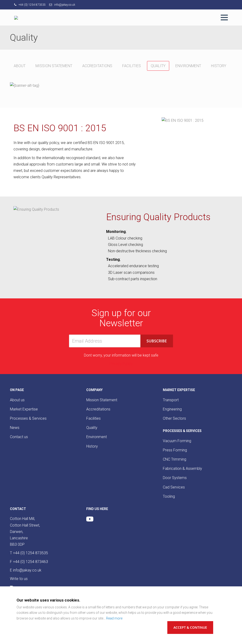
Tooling (169, 496)
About (20, 66)
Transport (171, 400)
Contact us (19, 437)
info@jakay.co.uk (64, 4)
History (218, 66)
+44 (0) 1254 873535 (32, 4)
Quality (158, 66)
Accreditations (97, 66)
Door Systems (175, 477)
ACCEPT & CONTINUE (190, 627)
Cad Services (174, 487)
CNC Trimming (174, 459)
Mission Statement (53, 66)
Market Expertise (24, 409)
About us (17, 400)
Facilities (131, 66)
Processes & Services (28, 418)
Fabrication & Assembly (182, 468)
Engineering (172, 409)
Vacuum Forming (177, 441)
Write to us (19, 578)
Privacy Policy (121, 364)
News (14, 427)
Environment (188, 66)
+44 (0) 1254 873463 (30, 561)
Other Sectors (174, 418)
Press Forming (175, 450)
